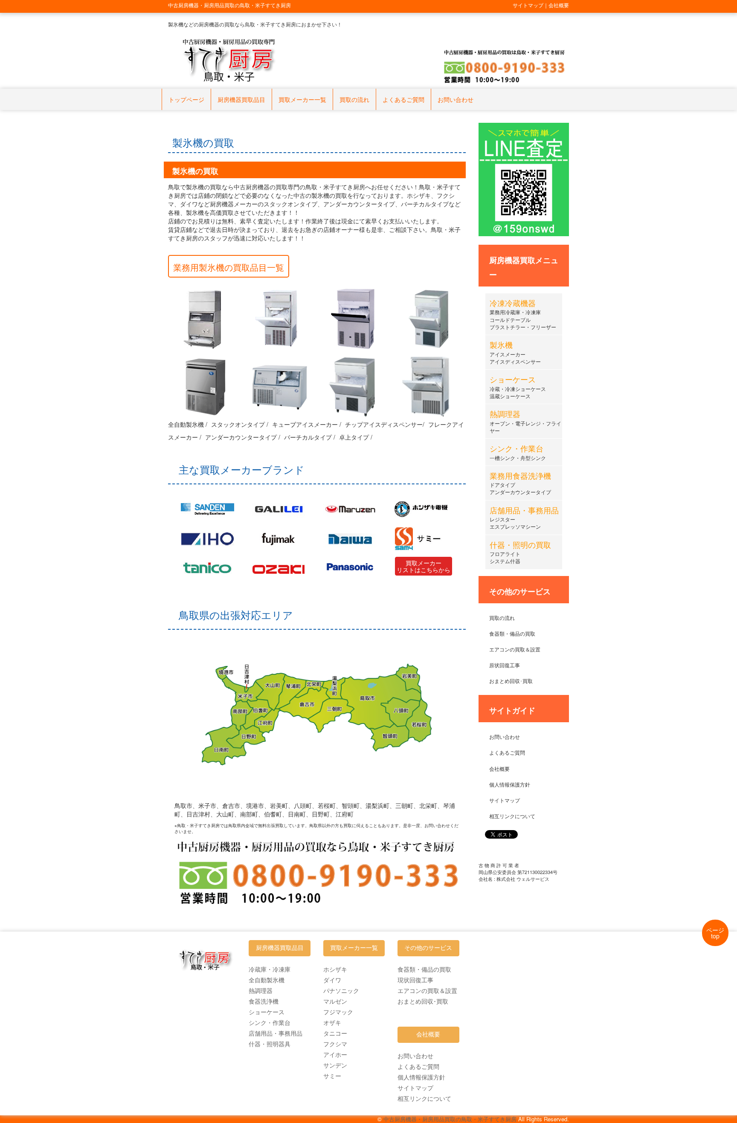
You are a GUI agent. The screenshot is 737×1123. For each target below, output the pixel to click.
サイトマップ (504, 800)
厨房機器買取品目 (241, 99)
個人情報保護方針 (509, 784)
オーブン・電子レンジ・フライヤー (525, 422)
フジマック (338, 1011)
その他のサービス (428, 948)
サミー (332, 1075)
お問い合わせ (455, 99)
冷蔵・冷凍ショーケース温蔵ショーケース (518, 387)
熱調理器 (261, 990)
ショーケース (266, 1011)
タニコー (335, 1033)
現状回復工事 (415, 979)
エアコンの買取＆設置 (514, 649)
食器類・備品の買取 (512, 633)
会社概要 (499, 768)
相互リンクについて (512, 815)
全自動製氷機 (266, 979)
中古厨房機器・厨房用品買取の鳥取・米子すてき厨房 (449, 1119)
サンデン (335, 1065)
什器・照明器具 (269, 1043)
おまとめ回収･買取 (511, 680)
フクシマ (335, 1043)
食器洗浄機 (264, 1001)
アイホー (335, 1054)
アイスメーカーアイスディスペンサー (515, 353)
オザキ (332, 1022)
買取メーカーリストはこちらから (423, 566)
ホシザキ (335, 969)
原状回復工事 (504, 665)
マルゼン (335, 1001)
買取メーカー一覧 (302, 99)
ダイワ (332, 979)
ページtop (715, 933)
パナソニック (341, 990)
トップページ (186, 99)
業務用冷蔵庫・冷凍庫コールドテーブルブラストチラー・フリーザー (523, 315)
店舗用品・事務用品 (275, 1033)
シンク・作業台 (269, 1022)
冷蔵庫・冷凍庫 (269, 969)
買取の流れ (354, 99)
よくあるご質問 (403, 99)
